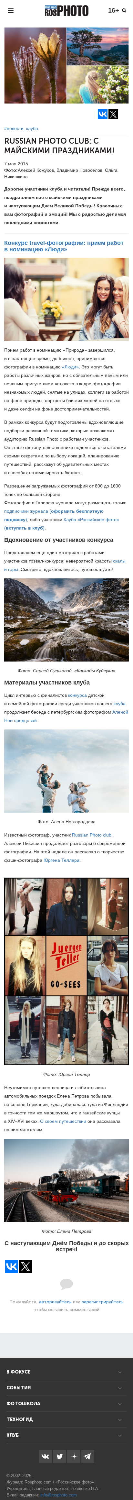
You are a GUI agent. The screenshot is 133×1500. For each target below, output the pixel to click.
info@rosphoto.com (58, 1495)
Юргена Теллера (61, 860)
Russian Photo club (91, 835)
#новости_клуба (21, 128)
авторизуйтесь (55, 1301)
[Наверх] (124, 1478)
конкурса (77, 695)
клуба (120, 703)
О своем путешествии (63, 1121)
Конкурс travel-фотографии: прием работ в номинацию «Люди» (64, 246)
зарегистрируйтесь (103, 1301)
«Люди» (70, 366)
